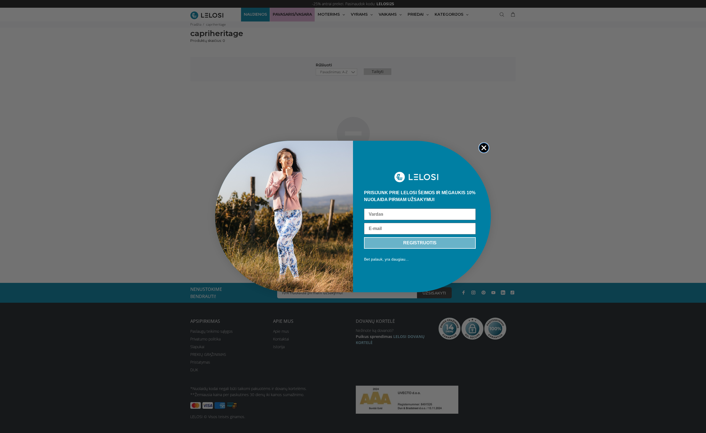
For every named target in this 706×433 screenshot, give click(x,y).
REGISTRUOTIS (420, 242)
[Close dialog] (484, 148)
